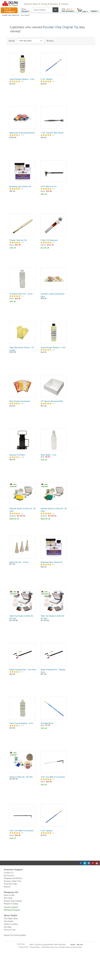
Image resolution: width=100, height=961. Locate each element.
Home (73, 944)
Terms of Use (9, 929)
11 (22, 81)
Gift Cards (8, 898)
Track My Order (10, 883)
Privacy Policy (35, 947)
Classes (65, 4)
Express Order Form (12, 881)
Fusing (44, 4)
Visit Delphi (8, 921)
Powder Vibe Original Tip (60, 27)
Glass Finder (9, 895)
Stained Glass (31, 4)
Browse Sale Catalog (13, 900)
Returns (7, 886)
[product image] (22, 64)
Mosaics (54, 4)
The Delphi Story (11, 918)
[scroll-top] (96, 948)
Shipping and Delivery (13, 878)
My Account (9, 875)
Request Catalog (11, 903)
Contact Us (8, 872)
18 (23, 457)
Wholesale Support (12, 909)
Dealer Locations (11, 924)
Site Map (7, 926)
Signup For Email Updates (15, 935)
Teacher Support (11, 907)
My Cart (80, 944)
